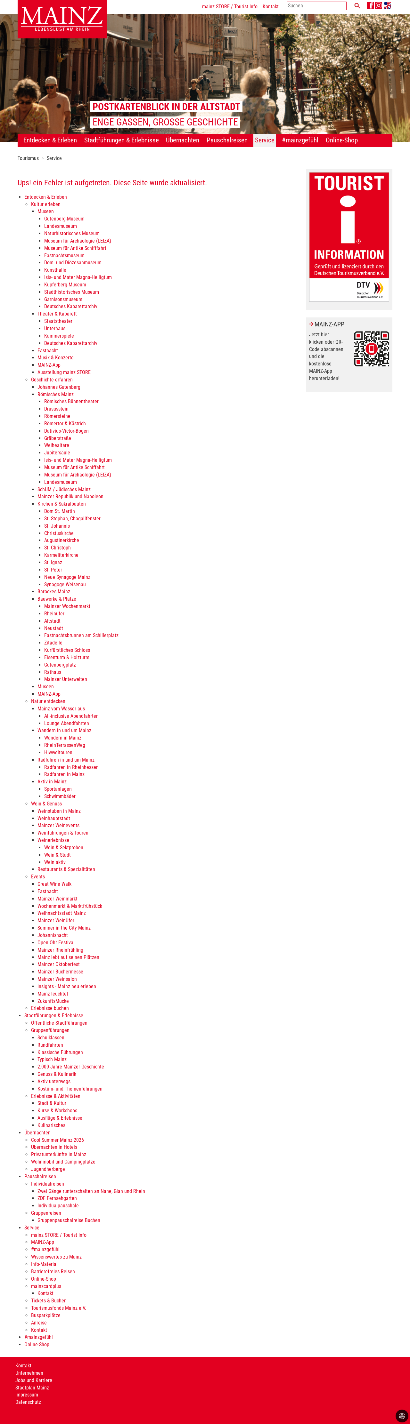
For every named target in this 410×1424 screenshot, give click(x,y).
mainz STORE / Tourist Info (230, 7)
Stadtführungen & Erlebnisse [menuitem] (121, 140)
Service (54, 158)
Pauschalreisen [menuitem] (227, 140)
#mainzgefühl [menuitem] (300, 140)
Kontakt (271, 7)
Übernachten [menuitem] (182, 140)
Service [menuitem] (265, 140)
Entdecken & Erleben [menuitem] (50, 140)
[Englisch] (387, 5)
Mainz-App (329, 324)
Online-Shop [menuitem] (342, 140)
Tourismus (28, 158)
